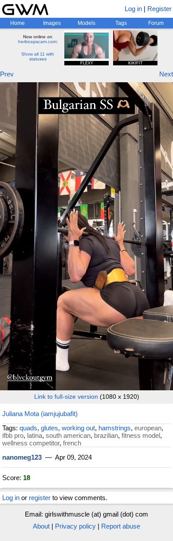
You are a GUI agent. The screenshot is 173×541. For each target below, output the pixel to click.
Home (17, 23)
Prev (7, 74)
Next (166, 74)
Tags (121, 23)
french (72, 443)
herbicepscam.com (37, 41)
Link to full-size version (66, 396)
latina (34, 435)
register (40, 497)
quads (28, 428)
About (41, 526)
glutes (49, 428)
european (147, 428)
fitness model (141, 435)
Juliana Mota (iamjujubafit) (40, 413)
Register (159, 8)
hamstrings (114, 428)
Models (86, 23)
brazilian (106, 435)
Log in (133, 8)
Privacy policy (75, 526)
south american (68, 435)
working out (78, 428)
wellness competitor (30, 443)
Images (52, 23)
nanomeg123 (22, 457)
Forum (156, 23)
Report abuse (120, 526)
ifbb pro (13, 435)
